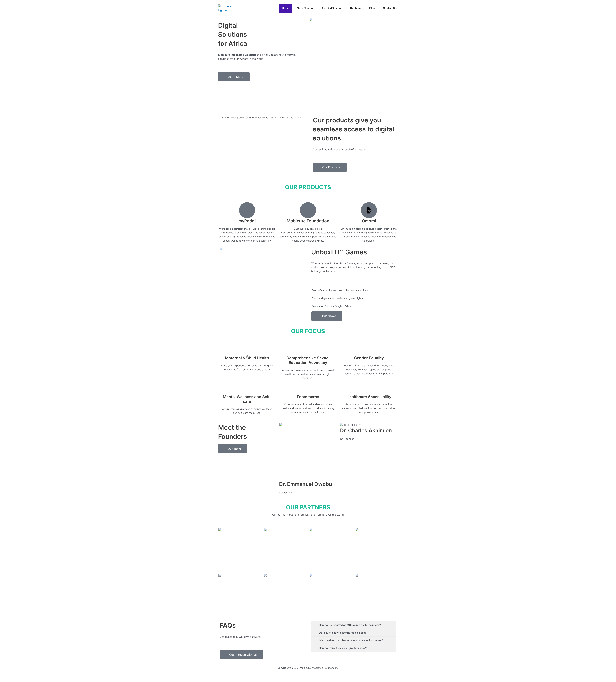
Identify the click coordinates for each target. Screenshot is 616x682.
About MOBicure (331, 8)
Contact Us (390, 8)
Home (285, 8)
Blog (372, 8)
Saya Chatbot (305, 8)
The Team (355, 8)
